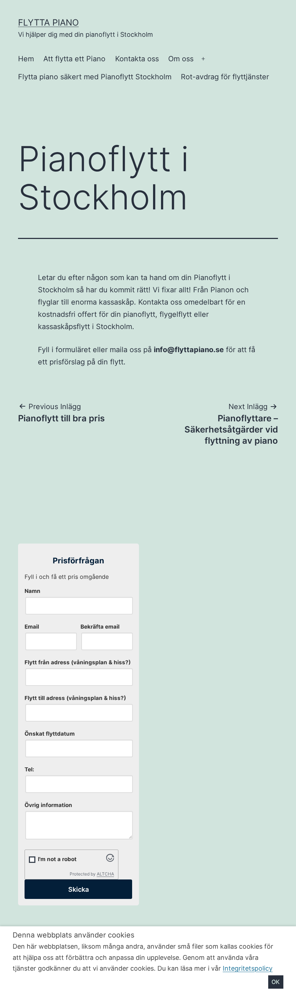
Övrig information (48, 805)
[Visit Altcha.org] (110, 859)
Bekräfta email (99, 626)
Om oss (180, 58)
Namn (32, 591)
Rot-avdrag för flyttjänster (225, 76)
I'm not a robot (57, 859)
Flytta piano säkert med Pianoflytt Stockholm (94, 76)
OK (275, 981)
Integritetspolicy (248, 968)
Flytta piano (48, 22)
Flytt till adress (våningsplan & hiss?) (75, 698)
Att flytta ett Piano (74, 58)
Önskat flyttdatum (50, 733)
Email (32, 626)
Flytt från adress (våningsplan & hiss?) (78, 662)
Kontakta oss (137, 58)
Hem (26, 58)
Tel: (29, 769)
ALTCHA (105, 874)
